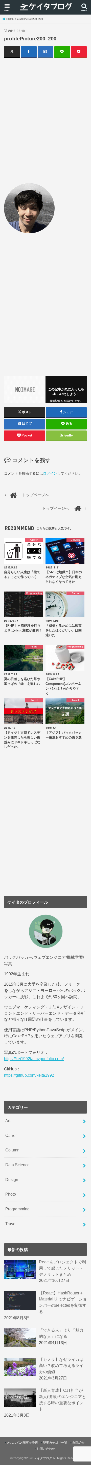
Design (11, 1179)
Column (12, 1150)
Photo (10, 1194)
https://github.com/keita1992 (29, 1075)
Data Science (17, 1164)
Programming (17, 1209)
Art (7, 1120)
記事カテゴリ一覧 (55, 1442)
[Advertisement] (45, 120)
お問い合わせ (46, 1448)
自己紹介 (78, 1442)
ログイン (50, 473)
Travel (10, 1223)
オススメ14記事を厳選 (22, 1442)
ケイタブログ (43, 1458)
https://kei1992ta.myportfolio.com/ (34, 1058)
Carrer (11, 1135)
